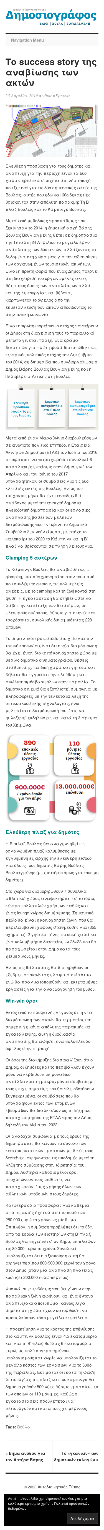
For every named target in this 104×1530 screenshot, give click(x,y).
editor (47, 95)
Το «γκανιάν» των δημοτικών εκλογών (76, 1456)
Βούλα (24, 1427)
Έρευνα (62, 95)
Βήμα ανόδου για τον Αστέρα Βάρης (25, 1456)
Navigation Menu (27, 40)
